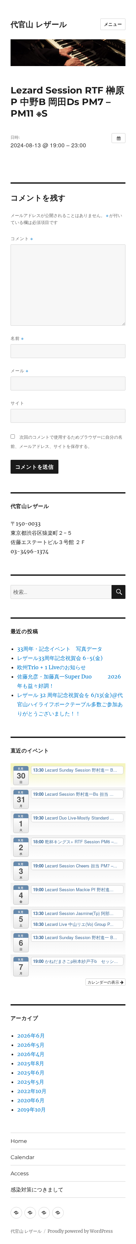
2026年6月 (31, 1035)
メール (19, 371)
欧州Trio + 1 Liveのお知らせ (51, 667)
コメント (22, 238)
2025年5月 (30, 1082)
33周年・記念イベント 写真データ (59, 648)
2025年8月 (30, 1063)
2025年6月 (31, 1072)
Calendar (22, 1157)
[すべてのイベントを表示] (118, 138)
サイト (17, 403)
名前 (17, 338)
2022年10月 (32, 1091)
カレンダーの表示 (103, 982)
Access (20, 1173)
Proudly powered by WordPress (80, 1231)
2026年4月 (31, 1054)
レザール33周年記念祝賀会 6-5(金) (60, 658)
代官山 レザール (39, 24)
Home (19, 1141)
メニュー (113, 24)
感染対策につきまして (37, 1190)
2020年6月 (31, 1100)
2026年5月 (31, 1045)
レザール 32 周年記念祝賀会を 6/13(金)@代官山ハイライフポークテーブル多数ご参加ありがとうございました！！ (70, 704)
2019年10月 (31, 1109)
